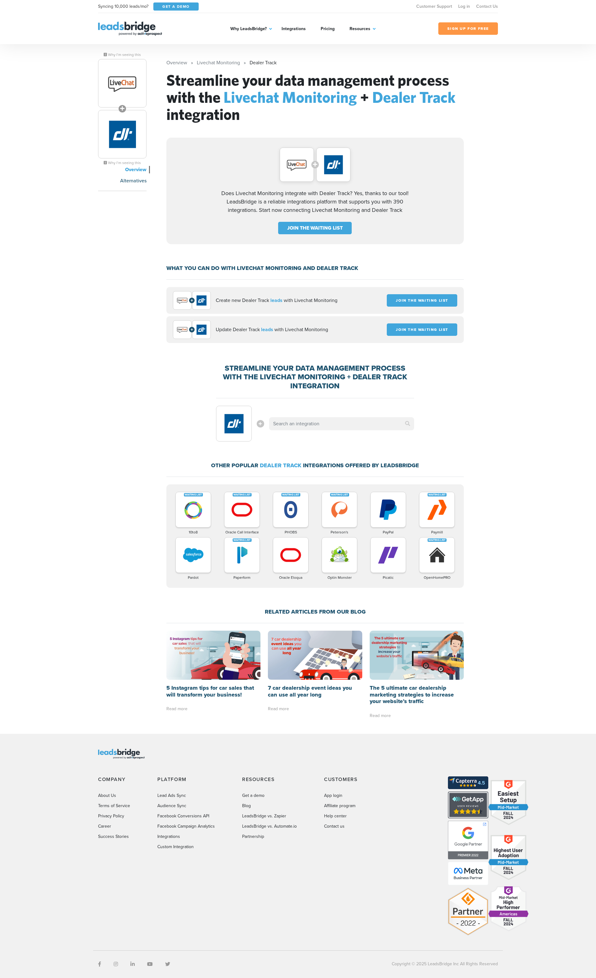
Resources (360, 28)
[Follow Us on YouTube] (150, 964)
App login (333, 795)
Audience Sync (171, 805)
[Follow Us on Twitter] (167, 964)
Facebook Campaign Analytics (186, 826)
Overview (136, 169)
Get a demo (253, 795)
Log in (464, 6)
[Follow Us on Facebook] (99, 964)
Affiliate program (339, 805)
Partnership (253, 836)
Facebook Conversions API (183, 816)
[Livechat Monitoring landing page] (122, 83)
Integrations (294, 28)
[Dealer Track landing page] (122, 134)
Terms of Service (114, 805)
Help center (335, 816)
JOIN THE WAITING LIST (315, 227)
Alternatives (133, 180)
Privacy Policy (111, 816)
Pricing (328, 28)
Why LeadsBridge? (248, 28)
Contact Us (487, 6)
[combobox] (341, 423)
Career (104, 826)
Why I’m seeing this (124, 55)
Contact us (334, 826)
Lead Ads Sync (171, 795)
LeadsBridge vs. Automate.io (269, 826)
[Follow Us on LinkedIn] (132, 964)
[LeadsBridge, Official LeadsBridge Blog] (130, 28)
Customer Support (434, 6)
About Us (107, 795)
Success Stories (113, 836)
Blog (246, 805)
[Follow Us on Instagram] (116, 964)
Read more (176, 709)
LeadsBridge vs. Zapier (264, 816)
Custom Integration (175, 846)
